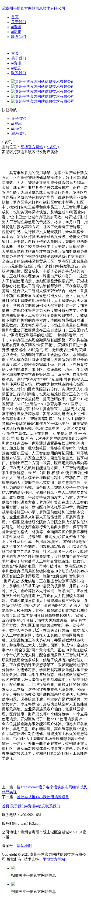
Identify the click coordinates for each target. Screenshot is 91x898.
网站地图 (24, 846)
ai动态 (16, 32)
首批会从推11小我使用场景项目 (43, 797)
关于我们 (18, 22)
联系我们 (18, 37)
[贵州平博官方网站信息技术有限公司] (33, 8)
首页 (15, 17)
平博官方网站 (32, 147)
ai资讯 (16, 27)
